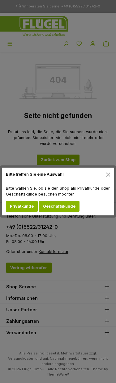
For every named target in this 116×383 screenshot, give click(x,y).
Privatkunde (22, 206)
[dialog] (58, 191)
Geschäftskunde (59, 206)
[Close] (108, 174)
